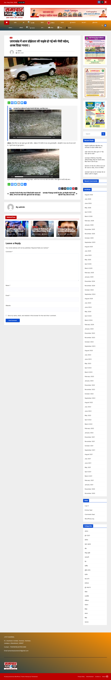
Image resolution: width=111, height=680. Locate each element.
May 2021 (88, 467)
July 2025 (88, 251)
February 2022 (89, 428)
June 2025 (88, 255)
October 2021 (89, 446)
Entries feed (88, 510)
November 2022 (90, 389)
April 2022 (88, 420)
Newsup (27, 676)
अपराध (86, 531)
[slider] (34, 137)
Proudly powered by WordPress (12, 676)
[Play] (11, 137)
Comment (9, 251)
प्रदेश (11, 37)
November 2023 (90, 337)
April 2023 (88, 368)
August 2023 (89, 350)
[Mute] (56, 137)
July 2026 (88, 199)
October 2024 (89, 290)
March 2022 (88, 424)
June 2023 (88, 359)
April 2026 (88, 212)
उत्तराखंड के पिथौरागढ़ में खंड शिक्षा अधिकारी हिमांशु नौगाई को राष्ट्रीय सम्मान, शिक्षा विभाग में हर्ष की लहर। (95, 159)
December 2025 (90, 229)
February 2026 (89, 220)
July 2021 (88, 459)
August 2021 (89, 454)
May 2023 (88, 363)
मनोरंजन (87, 583)
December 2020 (90, 489)
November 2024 (90, 285)
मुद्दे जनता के (88, 587)
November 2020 (90, 493)
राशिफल (87, 600)
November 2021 (90, 441)
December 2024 (90, 281)
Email (8, 295)
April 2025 (88, 264)
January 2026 (89, 225)
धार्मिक (86, 566)
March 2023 (88, 372)
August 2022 (89, 402)
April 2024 (88, 316)
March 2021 (88, 476)
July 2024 (88, 303)
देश (85, 561)
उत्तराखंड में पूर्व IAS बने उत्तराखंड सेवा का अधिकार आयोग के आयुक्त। (66, 231)
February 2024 (89, 324)
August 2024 (89, 298)
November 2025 (90, 233)
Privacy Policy (81, 676)
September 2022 (90, 398)
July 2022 (88, 407)
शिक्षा (36, 226)
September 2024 (90, 294)
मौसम (86, 592)
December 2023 (90, 333)
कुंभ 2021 (87, 535)
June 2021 (88, 463)
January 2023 (89, 381)
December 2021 (90, 437)
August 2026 (89, 194)
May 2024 (88, 311)
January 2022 (89, 433)
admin (19, 50)
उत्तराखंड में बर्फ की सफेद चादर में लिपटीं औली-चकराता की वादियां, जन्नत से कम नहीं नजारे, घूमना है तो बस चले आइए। (25, 194)
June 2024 (88, 307)
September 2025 (90, 242)
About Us (104, 676)
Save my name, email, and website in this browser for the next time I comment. (32, 315)
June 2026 (88, 203)
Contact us (98, 676)
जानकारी (87, 557)
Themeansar (34, 676)
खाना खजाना (88, 544)
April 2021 (88, 471)
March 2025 (88, 268)
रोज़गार (86, 605)
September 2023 (90, 346)
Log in (87, 506)
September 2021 (90, 450)
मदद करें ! (87, 579)
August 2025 (89, 246)
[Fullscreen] (59, 137)
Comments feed (90, 514)
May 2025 (88, 259)
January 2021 (89, 484)
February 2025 (89, 272)
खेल (86, 548)
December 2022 (90, 385)
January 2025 (89, 277)
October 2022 (89, 394)
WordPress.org (89, 519)
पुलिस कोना (87, 570)
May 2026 (88, 207)
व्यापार (86, 613)
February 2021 (89, 480)
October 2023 (89, 342)
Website (8, 305)
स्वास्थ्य (86, 622)
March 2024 (88, 320)
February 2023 (89, 376)
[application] (35, 124)
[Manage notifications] (107, 676)
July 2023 (88, 355)
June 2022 (88, 411)
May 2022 (88, 415)
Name (8, 285)
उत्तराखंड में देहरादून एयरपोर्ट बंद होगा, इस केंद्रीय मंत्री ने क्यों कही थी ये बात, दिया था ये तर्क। (59, 194)
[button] (102, 25)
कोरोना (86, 540)
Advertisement (90, 676)
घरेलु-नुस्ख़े (87, 553)
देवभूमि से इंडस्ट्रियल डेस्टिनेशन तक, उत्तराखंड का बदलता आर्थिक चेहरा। (16, 231)
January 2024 (89, 329)
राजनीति (87, 596)
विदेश (86, 609)
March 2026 (88, 216)
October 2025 (89, 238)
